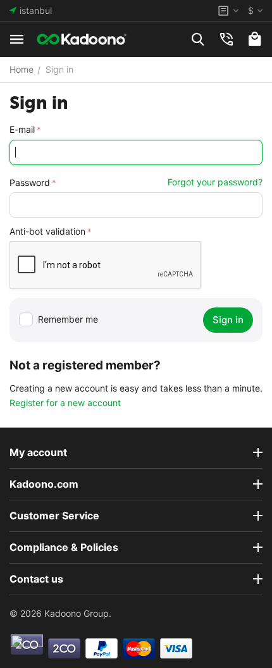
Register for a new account (65, 402)
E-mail (22, 129)
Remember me (68, 319)
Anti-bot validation (47, 231)
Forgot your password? (215, 181)
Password (29, 182)
